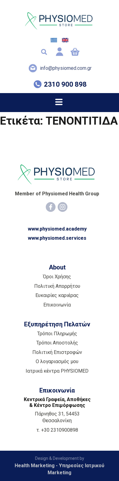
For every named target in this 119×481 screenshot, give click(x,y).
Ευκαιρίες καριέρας (57, 295)
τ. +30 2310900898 (57, 430)
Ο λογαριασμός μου (57, 361)
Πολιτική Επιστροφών (57, 352)
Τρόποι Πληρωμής (57, 333)
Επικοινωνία (57, 305)
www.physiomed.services (57, 238)
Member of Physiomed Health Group (57, 194)
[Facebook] (51, 207)
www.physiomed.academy (57, 229)
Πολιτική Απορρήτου (57, 286)
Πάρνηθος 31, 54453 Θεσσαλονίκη (57, 417)
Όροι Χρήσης (57, 277)
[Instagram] (62, 207)
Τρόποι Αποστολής (57, 343)
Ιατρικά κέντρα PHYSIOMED (57, 371)
